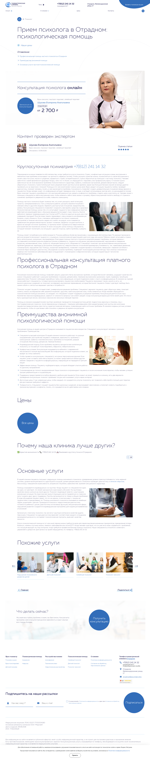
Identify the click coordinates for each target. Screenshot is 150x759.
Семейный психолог (74, 660)
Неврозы (25, 663)
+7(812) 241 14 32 (90, 167)
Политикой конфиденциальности (88, 701)
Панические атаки (51, 663)
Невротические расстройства (55, 667)
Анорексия (26, 660)
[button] (13, 566)
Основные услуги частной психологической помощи (40, 65)
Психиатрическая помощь (32, 656)
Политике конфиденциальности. (119, 750)
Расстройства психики (53, 656)
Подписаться (134, 702)
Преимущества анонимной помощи (33, 60)
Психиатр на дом (11, 660)
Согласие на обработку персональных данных (99, 664)
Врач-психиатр (11, 656)
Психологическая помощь (78, 656)
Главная (24, 590)
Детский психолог (74, 663)
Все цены (28, 423)
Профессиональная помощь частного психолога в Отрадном (43, 56)
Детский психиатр (11, 667)
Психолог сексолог (74, 667)
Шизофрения (49, 660)
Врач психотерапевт (12, 663)
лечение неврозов (117, 481)
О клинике (94, 656)
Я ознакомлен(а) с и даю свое (94, 702)
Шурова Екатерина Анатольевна (45, 145)
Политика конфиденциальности (101, 660)
